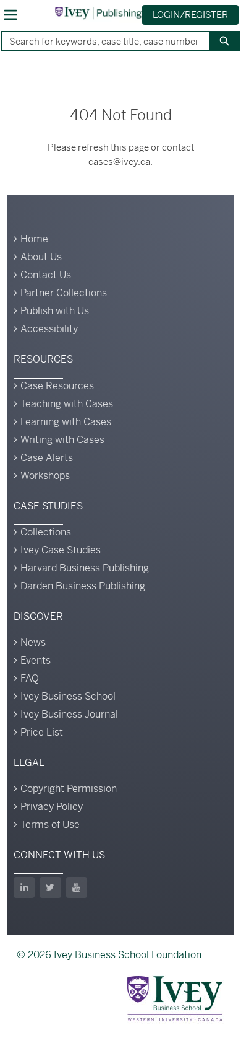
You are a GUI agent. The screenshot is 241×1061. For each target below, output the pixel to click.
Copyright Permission (68, 788)
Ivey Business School (68, 696)
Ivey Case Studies (60, 550)
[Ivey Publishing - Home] (98, 13)
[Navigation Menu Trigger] (10, 15)
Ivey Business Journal (69, 714)
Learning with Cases (65, 421)
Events (35, 660)
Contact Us (45, 274)
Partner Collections (63, 292)
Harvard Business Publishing (84, 568)
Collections (45, 532)
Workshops (45, 475)
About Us (41, 256)
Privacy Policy (51, 806)
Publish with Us (54, 310)
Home (34, 238)
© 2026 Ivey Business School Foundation (109, 954)
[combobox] (100, 41)
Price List (41, 732)
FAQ (29, 678)
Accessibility (49, 328)
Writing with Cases (62, 439)
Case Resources (57, 385)
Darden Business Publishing (82, 585)
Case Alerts (46, 457)
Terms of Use (50, 824)
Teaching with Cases (66, 403)
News (33, 642)
